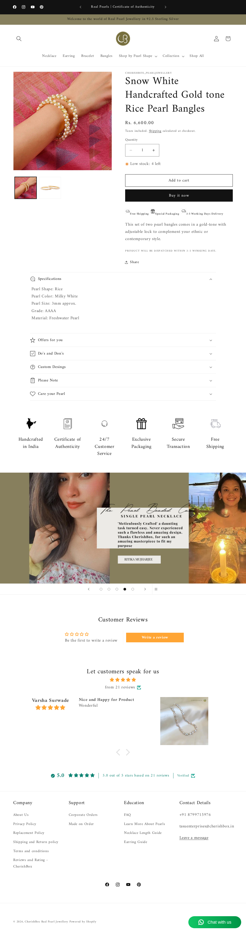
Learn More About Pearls (144, 824)
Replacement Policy (28, 833)
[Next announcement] (165, 7)
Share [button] (134, 262)
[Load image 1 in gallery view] (26, 188)
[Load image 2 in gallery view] (50, 188)
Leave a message (194, 838)
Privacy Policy (24, 824)
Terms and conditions (31, 851)
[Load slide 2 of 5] (109, 589)
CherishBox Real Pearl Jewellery (46, 921)
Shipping (155, 131)
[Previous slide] (88, 589)
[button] (19, 38)
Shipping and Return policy (35, 842)
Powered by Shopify (83, 921)
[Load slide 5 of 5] (133, 589)
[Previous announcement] (80, 7)
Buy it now (179, 195)
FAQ (127, 815)
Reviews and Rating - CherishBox (30, 863)
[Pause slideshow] (157, 589)
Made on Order (81, 824)
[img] (123, 680)
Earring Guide (135, 842)
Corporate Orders (83, 815)
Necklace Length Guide (143, 833)
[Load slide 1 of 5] (101, 589)
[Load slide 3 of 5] (117, 589)
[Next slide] (145, 589)
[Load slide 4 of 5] (125, 589)
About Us (21, 815)
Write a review (155, 637)
